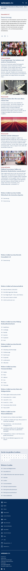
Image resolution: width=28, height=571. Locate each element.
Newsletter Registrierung (6, 566)
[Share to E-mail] (2, 36)
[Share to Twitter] (7, 36)
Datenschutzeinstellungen (6, 559)
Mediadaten (3, 563)
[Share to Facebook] (5, 36)
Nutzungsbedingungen (5, 564)
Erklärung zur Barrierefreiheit (7, 561)
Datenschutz (3, 558)
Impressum (3, 556)
